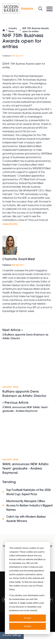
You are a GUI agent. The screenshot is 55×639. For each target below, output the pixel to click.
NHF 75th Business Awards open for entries (35, 30)
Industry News (13, 30)
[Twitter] (4, 599)
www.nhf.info (10, 224)
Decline (27, 626)
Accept (27, 618)
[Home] (11, 9)
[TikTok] (50, 599)
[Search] (40, 8)
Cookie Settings (12, 635)
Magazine (27, 8)
